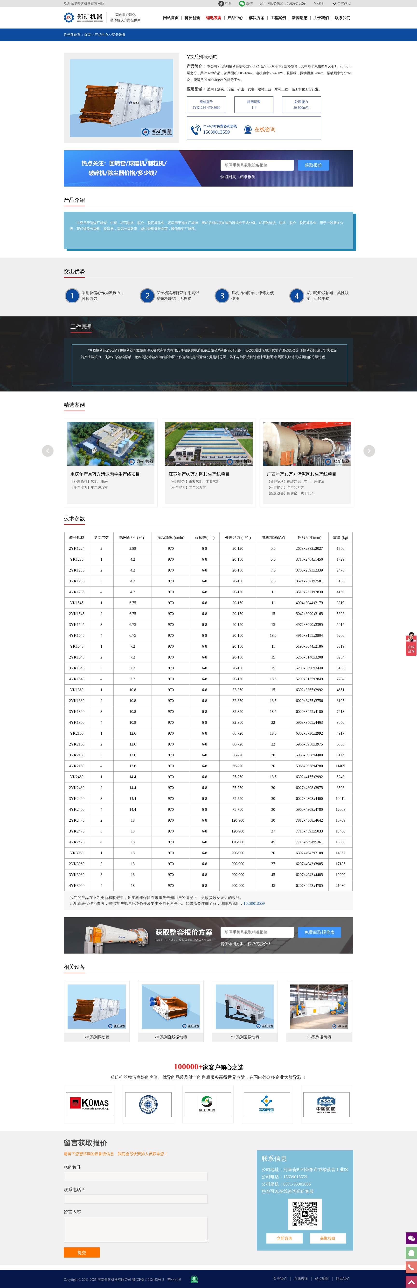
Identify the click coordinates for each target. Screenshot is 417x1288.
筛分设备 (118, 34)
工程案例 (278, 18)
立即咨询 (284, 1238)
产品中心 (235, 18)
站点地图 (322, 1279)
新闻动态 (299, 18)
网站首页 (171, 18)
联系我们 (342, 18)
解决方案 (256, 18)
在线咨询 (265, 129)
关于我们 (321, 18)
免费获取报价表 (319, 932)
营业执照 (174, 1279)
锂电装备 (214, 18)
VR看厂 (319, 3)
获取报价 (313, 165)
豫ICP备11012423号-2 (148, 1279)
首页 (87, 34)
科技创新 (192, 18)
